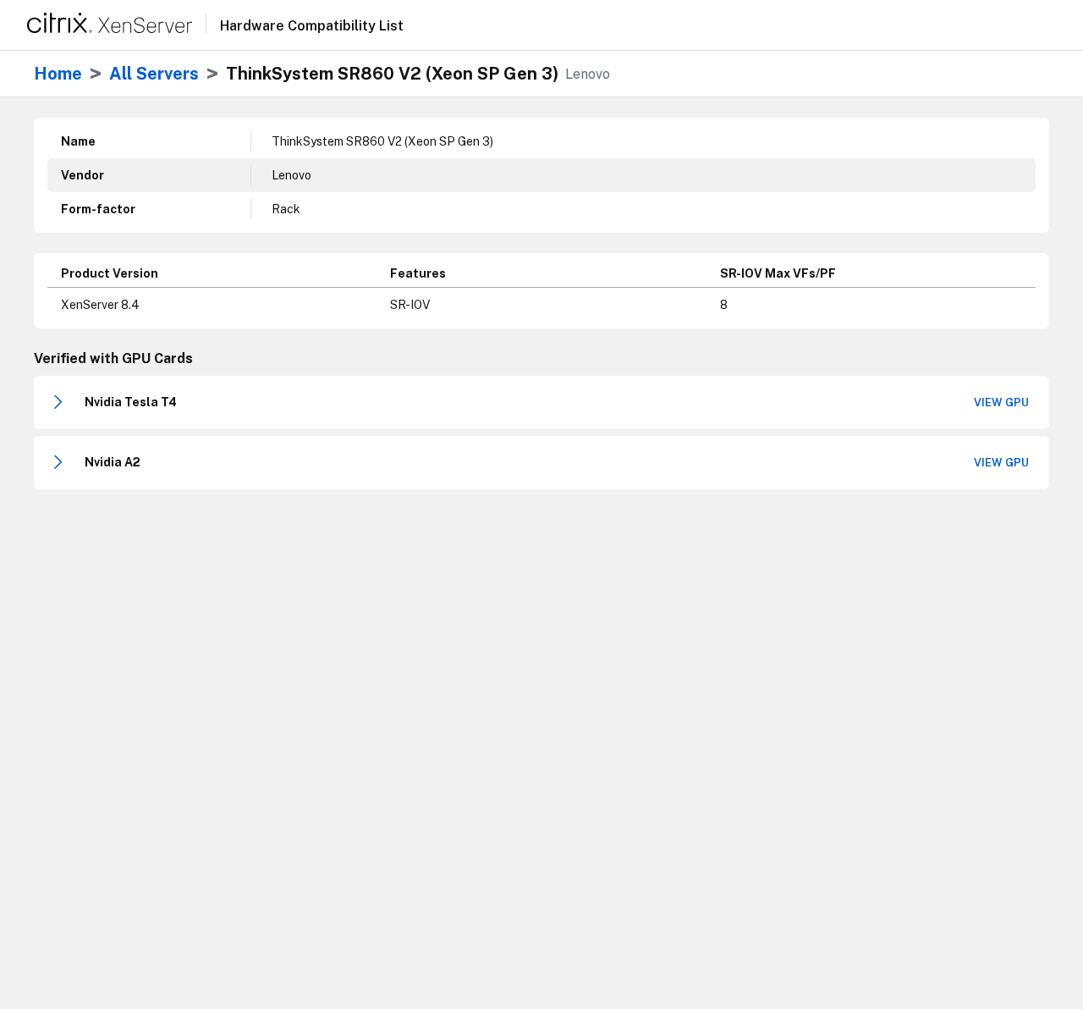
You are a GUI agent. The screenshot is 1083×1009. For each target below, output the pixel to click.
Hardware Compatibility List (312, 26)
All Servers (154, 73)
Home (58, 73)
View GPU (1001, 402)
